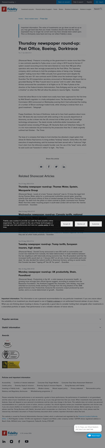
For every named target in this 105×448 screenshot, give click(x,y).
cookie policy (43, 225)
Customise (95, 224)
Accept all (66, 224)
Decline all (81, 224)
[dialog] (52, 224)
